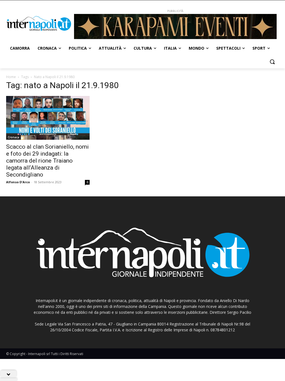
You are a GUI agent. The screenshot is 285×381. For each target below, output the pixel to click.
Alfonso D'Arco (18, 182)
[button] (272, 61)
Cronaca (13, 137)
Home (11, 76)
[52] (175, 26)
